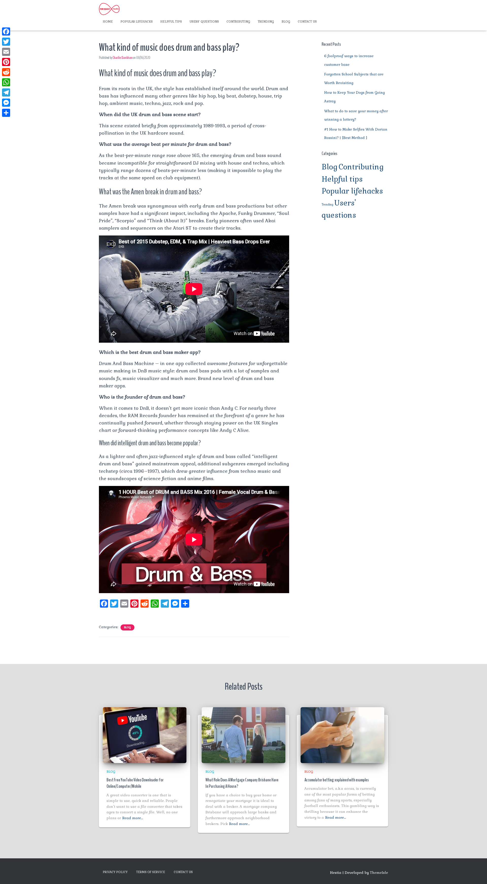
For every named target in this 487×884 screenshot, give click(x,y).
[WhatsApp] (6, 82)
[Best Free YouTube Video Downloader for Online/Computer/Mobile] (144, 734)
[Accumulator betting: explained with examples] (342, 734)
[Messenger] (6, 103)
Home (108, 22)
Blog (286, 22)
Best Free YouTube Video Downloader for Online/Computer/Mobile (135, 783)
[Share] (6, 113)
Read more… (132, 818)
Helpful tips (171, 22)
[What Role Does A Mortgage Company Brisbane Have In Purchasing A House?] (243, 734)
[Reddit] (6, 72)
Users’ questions (204, 22)
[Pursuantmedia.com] (109, 9)
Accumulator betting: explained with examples (336, 780)
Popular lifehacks (136, 22)
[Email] (6, 52)
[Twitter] (6, 42)
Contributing (238, 22)
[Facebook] (6, 31)
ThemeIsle (379, 872)
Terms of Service (150, 872)
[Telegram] (6, 92)
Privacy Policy (115, 872)
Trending (266, 22)
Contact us (307, 22)
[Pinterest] (6, 62)
